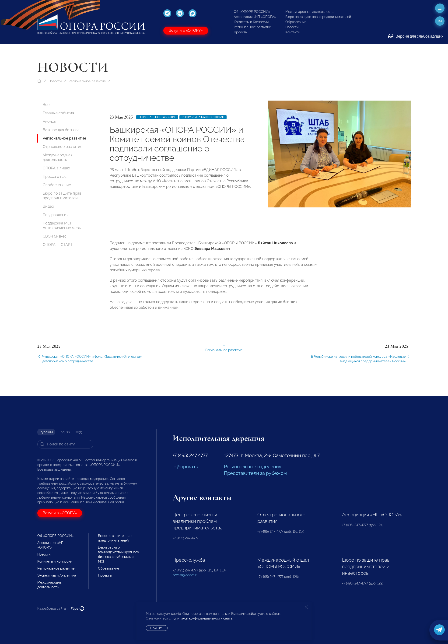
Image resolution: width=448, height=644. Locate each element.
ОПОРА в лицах (56, 168)
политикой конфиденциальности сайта (202, 618)
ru (440, 21)
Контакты (292, 32)
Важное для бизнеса (61, 130)
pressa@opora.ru (185, 575)
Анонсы (49, 121)
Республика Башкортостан (203, 117)
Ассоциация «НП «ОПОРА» (255, 17)
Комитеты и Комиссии (251, 22)
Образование (295, 22)
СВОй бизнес (54, 236)
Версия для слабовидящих (419, 36)
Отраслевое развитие (62, 146)
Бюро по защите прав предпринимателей (318, 17)
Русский (46, 432)
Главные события (58, 113)
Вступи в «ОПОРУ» (186, 30)
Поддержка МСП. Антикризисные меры (62, 225)
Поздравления (55, 215)
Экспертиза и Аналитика (56, 575)
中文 (79, 432)
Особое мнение (57, 185)
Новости (291, 27)
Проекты (240, 32)
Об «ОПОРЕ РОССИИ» (252, 12)
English (64, 432)
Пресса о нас (54, 176)
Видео (48, 206)
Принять (156, 628)
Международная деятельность (309, 12)
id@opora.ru (185, 466)
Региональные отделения (252, 466)
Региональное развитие (252, 27)
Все (46, 104)
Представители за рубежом (255, 473)
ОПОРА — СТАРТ (58, 244)
